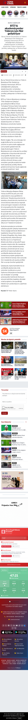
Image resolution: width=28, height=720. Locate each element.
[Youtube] (16, 625)
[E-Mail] (11, 333)
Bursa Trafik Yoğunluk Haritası (19, 644)
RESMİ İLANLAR (21, 663)
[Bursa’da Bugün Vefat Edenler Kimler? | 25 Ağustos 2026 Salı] (7, 345)
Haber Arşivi (20, 653)
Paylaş (4, 71)
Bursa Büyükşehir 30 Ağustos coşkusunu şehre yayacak (6, 378)
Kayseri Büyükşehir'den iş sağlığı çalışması (19, 429)
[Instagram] (11, 625)
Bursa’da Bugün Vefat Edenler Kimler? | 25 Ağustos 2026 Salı (6, 351)
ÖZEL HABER (12, 663)
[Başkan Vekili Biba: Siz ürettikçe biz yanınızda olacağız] (21, 371)
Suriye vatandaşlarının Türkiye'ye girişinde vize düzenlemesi (19, 466)
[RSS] (15, 628)
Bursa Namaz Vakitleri (6, 644)
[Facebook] (3, 625)
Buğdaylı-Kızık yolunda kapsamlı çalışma (18, 436)
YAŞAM (14, 448)
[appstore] (7, 632)
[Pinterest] (8, 625)
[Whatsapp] (12, 628)
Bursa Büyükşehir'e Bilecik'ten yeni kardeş (7, 365)
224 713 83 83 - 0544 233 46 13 (15, 616)
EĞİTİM (24, 662)
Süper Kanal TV (14, 330)
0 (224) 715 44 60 (7, 555)
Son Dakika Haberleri (6, 653)
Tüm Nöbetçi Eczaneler (14, 564)
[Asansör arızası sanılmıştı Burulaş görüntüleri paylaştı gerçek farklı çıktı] (21, 345)
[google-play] (20, 632)
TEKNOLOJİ (5, 663)
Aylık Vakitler (5, 595)
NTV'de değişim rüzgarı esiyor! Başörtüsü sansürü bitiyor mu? (19, 451)
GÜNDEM (13, 7)
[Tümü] (26, 422)
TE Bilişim (18, 668)
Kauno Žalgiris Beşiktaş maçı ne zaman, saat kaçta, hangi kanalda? (19, 444)
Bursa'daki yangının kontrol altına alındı (19, 365)
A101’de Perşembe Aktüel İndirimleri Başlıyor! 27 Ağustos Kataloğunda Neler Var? (18, 459)
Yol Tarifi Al (16, 546)
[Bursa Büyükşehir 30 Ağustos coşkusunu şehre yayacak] (7, 371)
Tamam (19, 718)
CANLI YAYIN (4, 7)
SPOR (14, 440)
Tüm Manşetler (20, 648)
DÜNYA (14, 463)
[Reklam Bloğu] (14, 512)
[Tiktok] (19, 625)
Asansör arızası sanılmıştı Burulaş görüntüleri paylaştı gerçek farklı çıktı (19, 351)
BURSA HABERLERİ (14, 23)
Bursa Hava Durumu (19, 640)
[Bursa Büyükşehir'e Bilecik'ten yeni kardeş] (7, 359)
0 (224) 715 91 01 (7, 546)
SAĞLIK (19, 662)
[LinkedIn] (14, 625)
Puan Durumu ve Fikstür (7, 649)
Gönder (4, 413)
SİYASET (14, 662)
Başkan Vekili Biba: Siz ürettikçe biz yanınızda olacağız (20, 378)
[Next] (25, 625)
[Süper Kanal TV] (9, 2)
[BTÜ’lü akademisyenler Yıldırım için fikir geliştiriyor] (14, 61)
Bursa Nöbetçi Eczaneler (7, 640)
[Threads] (22, 625)
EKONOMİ (8, 662)
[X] (6, 625)
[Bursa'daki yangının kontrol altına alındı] (21, 359)
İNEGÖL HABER (21, 7)
